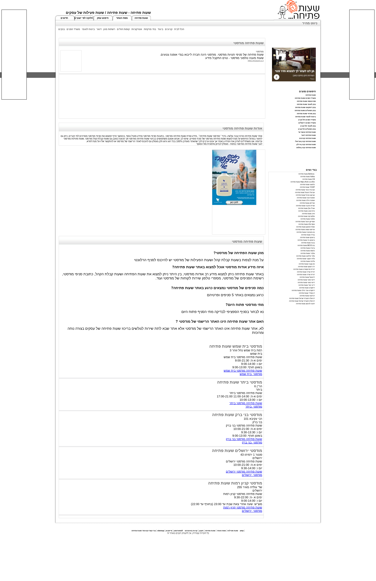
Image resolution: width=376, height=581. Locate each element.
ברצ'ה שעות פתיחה (308, 248)
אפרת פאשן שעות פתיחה (305, 227)
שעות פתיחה (141, 18)
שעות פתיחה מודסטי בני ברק (244, 439)
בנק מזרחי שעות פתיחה (306, 114)
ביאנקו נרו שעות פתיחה (306, 240)
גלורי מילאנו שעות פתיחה (305, 256)
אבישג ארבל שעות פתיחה (305, 195)
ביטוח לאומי (88, 29)
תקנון (201, 531)
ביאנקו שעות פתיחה (307, 237)
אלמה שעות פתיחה (308, 219)
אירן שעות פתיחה (308, 214)
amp (242, 531)
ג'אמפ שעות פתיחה (308, 251)
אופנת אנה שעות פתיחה (306, 198)
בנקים (61, 29)
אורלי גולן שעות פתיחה (306, 208)
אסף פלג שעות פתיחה (306, 224)
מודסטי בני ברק (252, 442)
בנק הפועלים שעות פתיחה (305, 110)
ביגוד (160, 29)
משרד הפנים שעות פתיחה (305, 98)
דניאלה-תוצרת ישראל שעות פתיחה (302, 301)
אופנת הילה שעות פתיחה (305, 200)
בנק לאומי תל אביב (308, 126)
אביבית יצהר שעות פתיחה (305, 190)
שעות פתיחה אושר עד (307, 132)
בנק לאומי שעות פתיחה (306, 104)
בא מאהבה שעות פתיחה (306, 232)
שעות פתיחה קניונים (307, 138)
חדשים (64, 18)
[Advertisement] (14, 54)
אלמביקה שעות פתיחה (306, 216)
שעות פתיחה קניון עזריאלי (305, 141)
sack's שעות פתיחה (307, 184)
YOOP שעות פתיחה (307, 187)
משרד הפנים (73, 29)
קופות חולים (123, 29)
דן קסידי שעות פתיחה (307, 293)
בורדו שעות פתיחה (308, 235)
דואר (98, 29)
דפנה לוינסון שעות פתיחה (305, 304)
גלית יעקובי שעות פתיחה (306, 259)
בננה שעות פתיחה (308, 243)
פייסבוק (169, 531)
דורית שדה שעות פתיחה (306, 272)
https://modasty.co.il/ (256, 61)
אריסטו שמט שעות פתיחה (305, 229)
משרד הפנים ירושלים (307, 123)
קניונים (168, 29)
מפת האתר (122, 18)
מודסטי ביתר (253, 406)
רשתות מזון (109, 29)
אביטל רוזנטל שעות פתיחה (305, 192)
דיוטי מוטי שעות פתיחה (306, 280)
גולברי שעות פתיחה (308, 253)
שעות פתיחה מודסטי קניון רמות (242, 507)
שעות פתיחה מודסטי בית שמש (243, 370)
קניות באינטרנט (191, 531)
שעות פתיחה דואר (308, 135)
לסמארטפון (178, 531)
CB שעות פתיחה (308, 179)
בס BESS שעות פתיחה (306, 245)
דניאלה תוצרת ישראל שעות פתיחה (302, 298)
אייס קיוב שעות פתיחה (306, 211)
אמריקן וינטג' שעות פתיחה (305, 222)
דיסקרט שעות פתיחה (307, 288)
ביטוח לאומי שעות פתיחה (305, 117)
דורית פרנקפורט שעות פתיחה (304, 269)
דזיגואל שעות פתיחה (307, 277)
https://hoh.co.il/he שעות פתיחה (303, 182)
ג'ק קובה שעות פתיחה (307, 264)
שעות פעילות (233, 531)
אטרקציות (136, 29)
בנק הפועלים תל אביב (307, 129)
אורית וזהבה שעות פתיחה (305, 206)
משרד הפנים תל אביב (307, 120)
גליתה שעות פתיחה (308, 261)
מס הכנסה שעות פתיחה (306, 101)
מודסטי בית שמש (251, 374)
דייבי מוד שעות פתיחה (306, 285)
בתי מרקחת (150, 29)
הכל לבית (179, 29)
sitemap (160, 531)
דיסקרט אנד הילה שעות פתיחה (303, 290)
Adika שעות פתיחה (307, 177)
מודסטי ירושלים (252, 475)
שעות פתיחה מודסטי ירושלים (244, 471)
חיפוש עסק (103, 18)
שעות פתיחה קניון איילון (306, 144)
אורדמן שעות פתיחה (307, 203)
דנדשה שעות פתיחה (307, 296)
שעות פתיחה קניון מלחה (306, 148)
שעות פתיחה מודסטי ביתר (245, 403)
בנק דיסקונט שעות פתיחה (305, 107)
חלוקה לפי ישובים (83, 18)
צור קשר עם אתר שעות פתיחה (143, 531)
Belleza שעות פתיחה (306, 174)
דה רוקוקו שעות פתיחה (306, 267)
